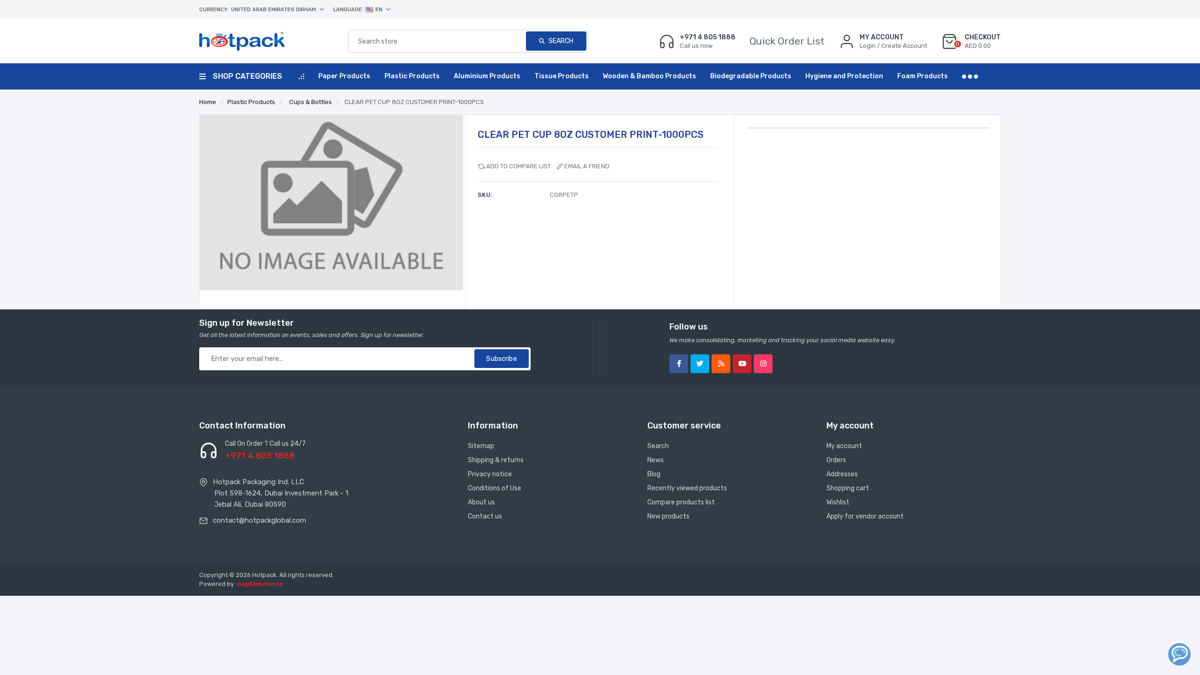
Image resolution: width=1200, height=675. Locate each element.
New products (668, 516)
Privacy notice (490, 474)
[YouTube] (742, 363)
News (655, 460)
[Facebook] (678, 363)
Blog (653, 474)
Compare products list (681, 502)
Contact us (485, 516)
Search (560, 41)
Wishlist (837, 502)
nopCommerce (260, 583)
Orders (836, 460)
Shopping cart (847, 488)
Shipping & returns (496, 460)
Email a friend (586, 166)
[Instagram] (763, 363)
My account (844, 446)
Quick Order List (787, 41)
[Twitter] (699, 363)
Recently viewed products (687, 488)
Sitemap (481, 446)
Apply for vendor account (865, 516)
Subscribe (501, 359)
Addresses (842, 474)
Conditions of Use (494, 488)
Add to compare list (518, 166)
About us (481, 502)
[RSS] (721, 363)
